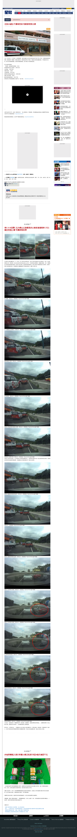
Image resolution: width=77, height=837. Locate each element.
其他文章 (8, 19)
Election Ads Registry (38, 823)
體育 (50, 13)
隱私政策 (26, 819)
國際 (23, 13)
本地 (29, 13)
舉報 (49, 29)
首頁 (16, 13)
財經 (53, 13)
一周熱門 (62, 88)
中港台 (38, 13)
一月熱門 (68, 88)
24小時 (56, 88)
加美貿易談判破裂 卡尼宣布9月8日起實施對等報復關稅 (65, 107)
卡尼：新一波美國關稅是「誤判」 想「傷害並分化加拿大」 (65, 139)
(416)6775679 (19, 174)
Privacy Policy (21, 819)
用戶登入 (69, 8)
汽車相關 (51, 11)
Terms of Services (56, 819)
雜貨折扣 (69, 13)
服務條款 (62, 819)
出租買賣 (46, 11)
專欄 (60, 13)
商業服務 (40, 11)
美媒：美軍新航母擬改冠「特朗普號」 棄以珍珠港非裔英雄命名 (65, 118)
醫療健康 (69, 11)
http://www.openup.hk (29, 78)
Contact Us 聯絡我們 (34, 819)
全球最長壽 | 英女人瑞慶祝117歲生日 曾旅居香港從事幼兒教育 (65, 123)
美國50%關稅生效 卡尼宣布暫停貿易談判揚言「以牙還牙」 (65, 113)
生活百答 (34, 13)
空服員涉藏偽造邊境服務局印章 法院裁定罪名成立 (65, 128)
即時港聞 (8, 15)
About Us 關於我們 (45, 819)
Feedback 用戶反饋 (70, 819)
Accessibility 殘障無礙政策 (9, 819)
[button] (72, 11)
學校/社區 (57, 11)
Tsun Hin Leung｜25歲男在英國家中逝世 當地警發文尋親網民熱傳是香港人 (65, 133)
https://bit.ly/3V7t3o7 (19, 113)
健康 (57, 13)
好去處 (46, 13)
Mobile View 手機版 (38, 831)
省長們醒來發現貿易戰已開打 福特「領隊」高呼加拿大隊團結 (65, 102)
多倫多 (62, 8)
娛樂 (42, 13)
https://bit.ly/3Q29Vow (29, 116)
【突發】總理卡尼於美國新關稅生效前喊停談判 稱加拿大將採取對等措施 (65, 92)
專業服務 (35, 11)
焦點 (26, 13)
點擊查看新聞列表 (16, 19)
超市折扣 (64, 13)
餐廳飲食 (63, 11)
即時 (19, 13)
